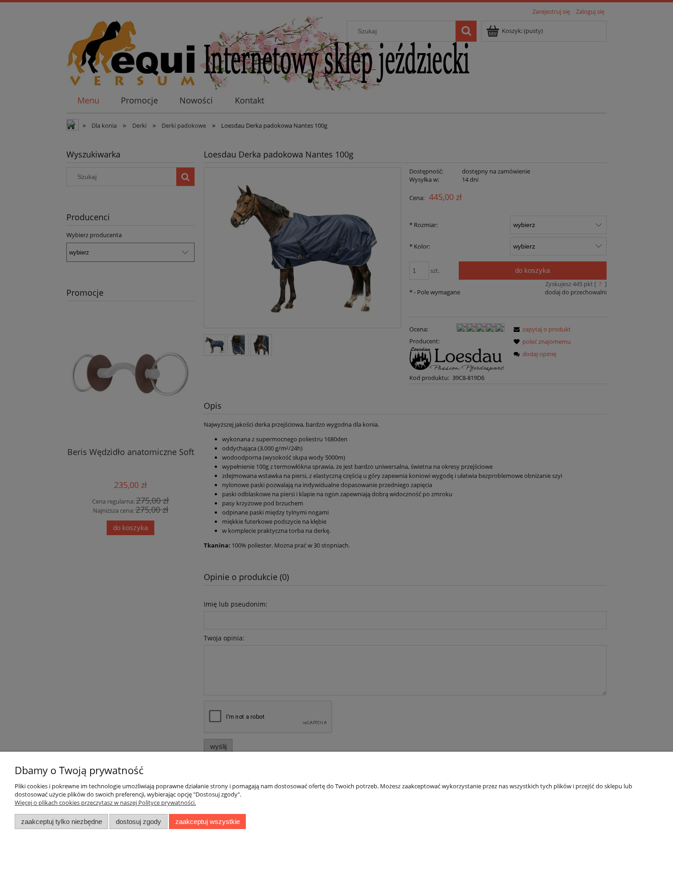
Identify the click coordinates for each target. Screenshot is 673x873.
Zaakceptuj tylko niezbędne (61, 821)
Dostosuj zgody (138, 821)
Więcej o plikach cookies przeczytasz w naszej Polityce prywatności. (105, 802)
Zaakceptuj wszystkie (207, 821)
